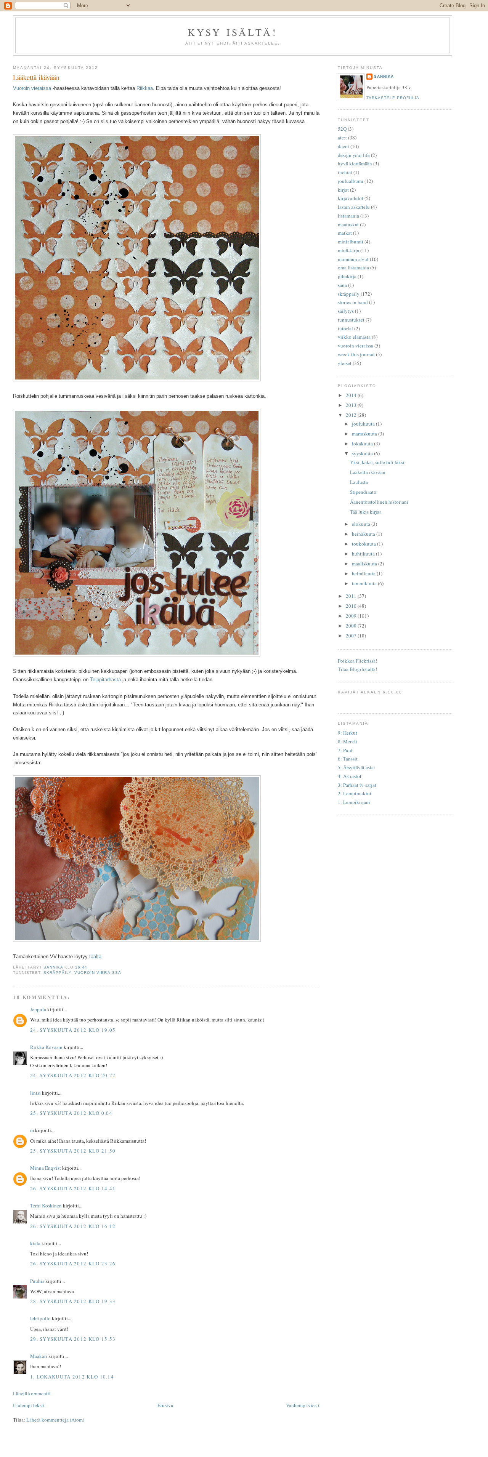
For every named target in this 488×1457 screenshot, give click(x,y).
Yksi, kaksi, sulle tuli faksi (377, 462)
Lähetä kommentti (32, 1393)
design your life (354, 155)
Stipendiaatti (363, 491)
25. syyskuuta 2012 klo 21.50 (73, 1150)
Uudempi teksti (29, 1405)
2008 (352, 625)
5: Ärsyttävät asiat (356, 767)
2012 (352, 414)
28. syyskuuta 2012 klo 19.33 (73, 1301)
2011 (352, 595)
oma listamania (353, 267)
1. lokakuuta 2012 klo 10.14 (72, 1376)
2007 (352, 635)
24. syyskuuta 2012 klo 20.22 (73, 1075)
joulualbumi (350, 181)
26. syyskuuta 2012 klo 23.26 (73, 1263)
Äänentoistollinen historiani (379, 501)
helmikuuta (364, 573)
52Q (342, 128)
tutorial (345, 328)
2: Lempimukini (354, 793)
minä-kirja (348, 250)
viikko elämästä (354, 336)
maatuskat (348, 224)
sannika (384, 76)
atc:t (342, 137)
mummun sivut (353, 259)
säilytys (346, 310)
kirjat (343, 189)
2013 (352, 405)
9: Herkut (347, 732)
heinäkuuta (364, 533)
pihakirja (347, 276)
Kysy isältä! (233, 32)
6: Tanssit (348, 758)
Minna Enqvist (45, 1167)
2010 (352, 605)
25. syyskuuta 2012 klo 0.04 (71, 1113)
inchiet (345, 172)
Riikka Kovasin (46, 1047)
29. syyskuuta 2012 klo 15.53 (73, 1338)
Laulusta (359, 482)
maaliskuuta (365, 563)
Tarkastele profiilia (392, 98)
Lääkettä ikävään (367, 472)
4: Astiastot (349, 776)
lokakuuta (363, 443)
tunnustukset (351, 319)
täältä (95, 956)
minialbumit (350, 241)
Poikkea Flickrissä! (357, 660)
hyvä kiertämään (355, 163)
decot (343, 146)
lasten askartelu (354, 206)
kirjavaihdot (350, 198)
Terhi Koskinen (46, 1205)
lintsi (35, 1092)
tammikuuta (365, 583)
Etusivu (165, 1405)
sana (342, 285)
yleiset (345, 363)
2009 (352, 615)
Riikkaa (144, 88)
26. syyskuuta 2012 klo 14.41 (73, 1188)
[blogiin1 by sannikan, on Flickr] (137, 940)
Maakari (38, 1356)
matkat (345, 232)
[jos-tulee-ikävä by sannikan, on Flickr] (136, 654)
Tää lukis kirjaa (366, 511)
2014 (352, 395)
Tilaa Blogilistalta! (357, 669)
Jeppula (38, 1009)
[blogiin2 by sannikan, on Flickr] (137, 380)
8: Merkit (347, 741)
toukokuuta (364, 543)
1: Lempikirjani (354, 802)
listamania (348, 215)
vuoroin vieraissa (97, 972)
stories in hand (353, 302)
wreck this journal (356, 354)
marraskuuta (365, 433)
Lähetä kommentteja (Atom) (55, 1419)
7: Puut (345, 750)
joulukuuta (364, 423)
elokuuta (361, 523)
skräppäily (57, 972)
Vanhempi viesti (302, 1405)
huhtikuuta (364, 553)
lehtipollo (40, 1318)
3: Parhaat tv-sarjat (357, 784)
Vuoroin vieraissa (32, 88)
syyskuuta (363, 453)
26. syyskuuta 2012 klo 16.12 (73, 1226)
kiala (35, 1243)
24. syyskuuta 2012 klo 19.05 (73, 1029)
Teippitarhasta (105, 679)
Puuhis (37, 1281)
